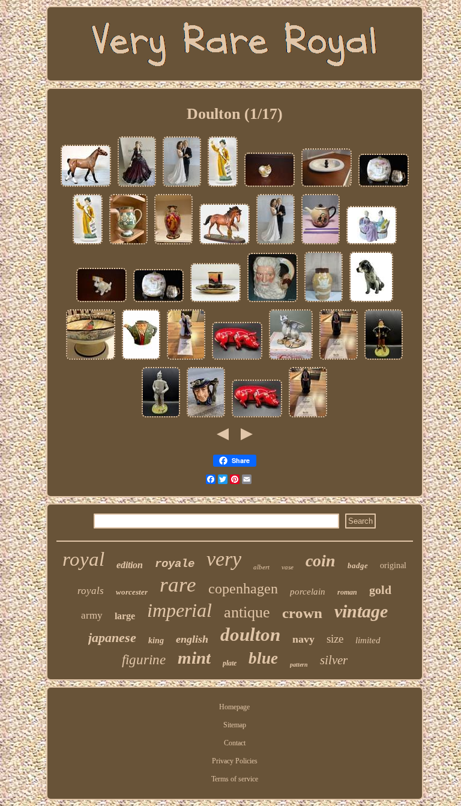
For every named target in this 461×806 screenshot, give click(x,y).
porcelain (307, 591)
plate (230, 663)
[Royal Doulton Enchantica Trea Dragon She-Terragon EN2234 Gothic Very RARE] (291, 360)
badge (358, 565)
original (393, 565)
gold (380, 589)
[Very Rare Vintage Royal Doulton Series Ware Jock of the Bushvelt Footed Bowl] (91, 360)
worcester (132, 591)
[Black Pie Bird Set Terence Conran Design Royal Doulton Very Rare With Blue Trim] (326, 187)
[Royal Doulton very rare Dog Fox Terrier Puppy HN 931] (101, 302)
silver (334, 660)
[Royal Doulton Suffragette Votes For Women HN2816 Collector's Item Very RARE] (222, 187)
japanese (112, 637)
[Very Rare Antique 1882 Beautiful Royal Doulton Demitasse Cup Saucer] (383, 187)
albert (261, 567)
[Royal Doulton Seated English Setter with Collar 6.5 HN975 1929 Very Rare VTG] (371, 302)
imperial (179, 610)
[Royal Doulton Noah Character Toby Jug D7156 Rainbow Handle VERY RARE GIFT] (272, 302)
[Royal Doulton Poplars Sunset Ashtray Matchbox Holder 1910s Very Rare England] (215, 302)
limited (368, 640)
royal (83, 559)
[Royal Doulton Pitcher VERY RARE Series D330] (128, 244)
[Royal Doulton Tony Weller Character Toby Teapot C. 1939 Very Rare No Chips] (141, 360)
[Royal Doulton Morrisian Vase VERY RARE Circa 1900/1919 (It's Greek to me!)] (173, 244)
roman (347, 592)
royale (174, 564)
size (335, 638)
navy (303, 639)
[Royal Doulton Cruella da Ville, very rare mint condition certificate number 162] (186, 360)
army (92, 615)
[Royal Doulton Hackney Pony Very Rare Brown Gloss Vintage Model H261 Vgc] (85, 187)
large (125, 616)
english (192, 639)
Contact (235, 743)
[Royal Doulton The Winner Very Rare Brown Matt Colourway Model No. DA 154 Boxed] (224, 244)
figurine (144, 659)
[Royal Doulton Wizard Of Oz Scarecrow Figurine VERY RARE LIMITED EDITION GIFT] (383, 360)
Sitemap (234, 725)
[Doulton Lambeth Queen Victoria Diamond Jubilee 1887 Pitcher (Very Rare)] (323, 302)
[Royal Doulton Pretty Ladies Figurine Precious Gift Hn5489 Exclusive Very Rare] (136, 187)
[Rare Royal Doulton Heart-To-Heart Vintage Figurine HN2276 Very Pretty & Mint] (371, 244)
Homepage (234, 707)
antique (247, 612)
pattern (299, 664)
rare (178, 584)
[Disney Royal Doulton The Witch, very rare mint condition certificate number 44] (338, 360)
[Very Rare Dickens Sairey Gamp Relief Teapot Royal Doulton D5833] (320, 244)
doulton (250, 634)
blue (263, 658)
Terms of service (234, 779)
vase (288, 567)
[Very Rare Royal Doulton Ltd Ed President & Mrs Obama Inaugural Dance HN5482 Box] (181, 187)
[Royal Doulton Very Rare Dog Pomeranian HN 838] (269, 187)
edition (129, 565)
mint (194, 657)
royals (90, 590)
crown (302, 613)
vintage (361, 611)
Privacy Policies (235, 761)
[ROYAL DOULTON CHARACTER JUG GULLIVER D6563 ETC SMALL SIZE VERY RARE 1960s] (205, 417)
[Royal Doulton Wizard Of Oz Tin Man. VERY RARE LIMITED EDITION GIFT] (160, 417)
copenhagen (243, 588)
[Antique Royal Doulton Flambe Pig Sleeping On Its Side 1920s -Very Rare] (237, 360)
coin (321, 560)
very (223, 559)
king (156, 640)
